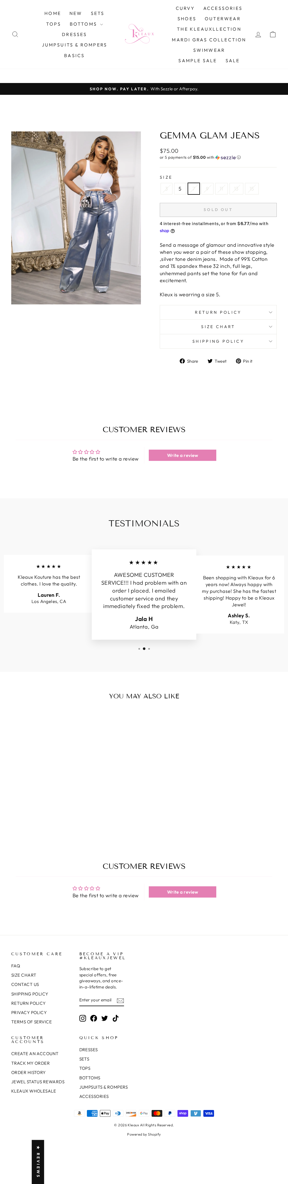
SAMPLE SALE (197, 60)
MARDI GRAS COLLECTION (209, 39)
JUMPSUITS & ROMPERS (74, 45)
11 (221, 188)
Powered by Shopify (144, 1134)
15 (251, 188)
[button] (218, 157)
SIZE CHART (24, 975)
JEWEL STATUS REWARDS (37, 1081)
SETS (98, 13)
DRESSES (74, 34)
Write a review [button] (182, 455)
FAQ (15, 965)
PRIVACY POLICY (29, 1012)
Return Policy (218, 312)
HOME (52, 13)
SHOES (186, 18)
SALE (233, 60)
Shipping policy (218, 341)
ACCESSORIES (222, 8)
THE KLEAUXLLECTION (209, 29)
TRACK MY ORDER (30, 1063)
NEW (75, 13)
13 (236, 188)
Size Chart (218, 326)
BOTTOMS (84, 24)
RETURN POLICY (28, 1003)
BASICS (74, 55)
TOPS (53, 24)
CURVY (185, 8)
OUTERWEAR (223, 18)
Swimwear (209, 50)
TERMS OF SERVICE (31, 1021)
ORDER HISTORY (28, 1072)
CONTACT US (25, 984)
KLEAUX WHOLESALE (33, 1091)
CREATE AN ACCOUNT (35, 1053)
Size (166, 177)
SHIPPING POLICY (29, 994)
